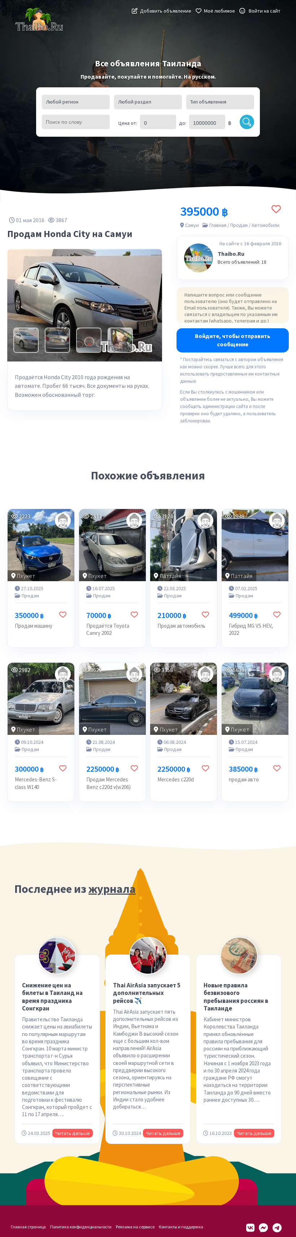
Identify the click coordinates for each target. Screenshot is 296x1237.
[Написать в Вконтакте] (250, 1228)
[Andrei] (277, 674)
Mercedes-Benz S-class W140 (36, 783)
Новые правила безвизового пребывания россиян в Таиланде (236, 996)
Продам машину (33, 625)
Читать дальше (72, 1133)
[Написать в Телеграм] (277, 1228)
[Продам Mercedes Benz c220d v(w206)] (112, 699)
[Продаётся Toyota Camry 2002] (112, 545)
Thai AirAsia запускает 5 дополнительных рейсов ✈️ (146, 993)
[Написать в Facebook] (263, 1228)
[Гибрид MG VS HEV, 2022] (255, 545)
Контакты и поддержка (181, 1226)
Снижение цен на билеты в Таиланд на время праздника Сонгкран (52, 996)
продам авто (244, 779)
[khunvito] (63, 674)
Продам (239, 225)
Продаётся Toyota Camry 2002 (107, 629)
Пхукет (26, 575)
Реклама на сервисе (135, 1226)
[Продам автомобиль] (183, 545)
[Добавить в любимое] (276, 209)
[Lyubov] (134, 520)
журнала (112, 889)
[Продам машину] (41, 545)
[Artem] (205, 674)
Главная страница (28, 1226)
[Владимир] (205, 520)
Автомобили (265, 225)
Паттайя (171, 575)
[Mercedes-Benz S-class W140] (41, 699)
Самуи (192, 225)
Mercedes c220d (175, 779)
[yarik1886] (134, 674)
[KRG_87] (277, 520)
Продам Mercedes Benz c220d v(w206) (108, 783)
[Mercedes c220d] (183, 699)
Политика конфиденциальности (81, 1226)
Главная (217, 225)
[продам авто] (255, 699)
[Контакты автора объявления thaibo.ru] (198, 258)
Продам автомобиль (181, 625)
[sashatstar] (63, 520)
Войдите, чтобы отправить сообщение (232, 340)
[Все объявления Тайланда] (39, 19)
